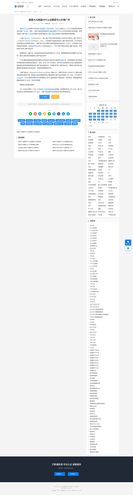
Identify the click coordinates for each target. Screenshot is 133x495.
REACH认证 (93, 332)
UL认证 (92, 347)
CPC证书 (30, 34)
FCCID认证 (93, 296)
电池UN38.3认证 (95, 424)
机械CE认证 (93, 406)
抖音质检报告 (93, 396)
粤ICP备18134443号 (66, 488)
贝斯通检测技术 (102, 161)
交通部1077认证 (94, 352)
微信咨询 (115, 2)
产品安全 (110, 209)
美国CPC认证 (24, 28)
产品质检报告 (112, 215)
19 (115, 116)
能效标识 (92, 431)
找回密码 (30, 2)
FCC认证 (90, 209)
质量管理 (110, 203)
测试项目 (100, 173)
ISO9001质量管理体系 (96, 317)
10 (107, 114)
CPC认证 (58, 28)
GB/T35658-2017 (95, 304)
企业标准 (110, 158)
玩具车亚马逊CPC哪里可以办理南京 (28, 147)
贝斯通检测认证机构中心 (19, 6)
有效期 (110, 182)
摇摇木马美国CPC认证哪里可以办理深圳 (28, 132)
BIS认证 (92, 251)
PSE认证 (92, 329)
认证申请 (110, 164)
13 (90, 116)
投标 (89, 182)
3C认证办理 (93, 228)
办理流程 (110, 194)
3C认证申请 (93, 238)
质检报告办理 (102, 206)
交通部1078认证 (94, 355)
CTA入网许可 (73, 6)
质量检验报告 (92, 170)
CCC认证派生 (94, 266)
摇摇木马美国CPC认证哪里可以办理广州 (49, 19)
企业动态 (92, 378)
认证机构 (90, 152)
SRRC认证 (47, 6)
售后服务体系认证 (95, 388)
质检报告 (93, 6)
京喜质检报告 (93, 375)
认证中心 (90, 188)
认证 (109, 137)
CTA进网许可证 (94, 291)
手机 (89, 161)
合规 (89, 203)
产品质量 (100, 155)
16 (103, 116)
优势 (89, 179)
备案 (99, 209)
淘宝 (99, 200)
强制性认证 (111, 161)
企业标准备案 (92, 185)
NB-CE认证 (93, 327)
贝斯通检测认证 (112, 188)
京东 (89, 149)
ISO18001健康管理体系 (96, 312)
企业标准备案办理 (95, 383)
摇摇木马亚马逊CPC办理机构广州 (62, 147)
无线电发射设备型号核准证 (97, 403)
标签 (89, 197)
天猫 (99, 149)
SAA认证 (92, 337)
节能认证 (92, 434)
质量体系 (100, 197)
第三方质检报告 (94, 429)
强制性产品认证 (92, 212)
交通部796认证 (94, 360)
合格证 (62, 60)
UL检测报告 (93, 345)
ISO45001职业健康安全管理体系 (99, 314)
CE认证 (110, 149)
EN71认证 (92, 294)
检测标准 (110, 206)
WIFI (89, 206)
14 (94, 116)
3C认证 (64, 6)
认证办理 (67, 124)
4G (99, 182)
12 (115, 114)
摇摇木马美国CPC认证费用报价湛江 (62, 141)
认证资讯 (92, 439)
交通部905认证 (94, 368)
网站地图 (77, 486)
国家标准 (100, 164)
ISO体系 (83, 6)
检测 (32, 46)
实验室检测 (52, 89)
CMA (109, 143)
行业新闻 (92, 436)
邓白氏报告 (93, 447)
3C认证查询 (93, 233)
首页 (39, 6)
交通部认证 (93, 370)
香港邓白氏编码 (94, 452)
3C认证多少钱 (94, 230)
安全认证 (110, 212)
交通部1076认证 (94, 350)
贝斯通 (41, 28)
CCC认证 (56, 6)
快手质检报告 (93, 393)
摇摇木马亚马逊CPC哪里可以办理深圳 (63, 150)
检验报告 (110, 146)
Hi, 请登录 (17, 2)
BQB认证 (92, 253)
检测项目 (100, 191)
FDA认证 (92, 301)
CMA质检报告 (94, 279)
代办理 (100, 215)
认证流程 (100, 194)
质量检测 (90, 173)
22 (98, 119)
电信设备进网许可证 (95, 419)
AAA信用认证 (93, 246)
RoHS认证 (93, 335)
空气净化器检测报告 (95, 426)
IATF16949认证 (94, 307)
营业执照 (100, 176)
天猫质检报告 (93, 391)
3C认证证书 (93, 240)
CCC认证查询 (94, 263)
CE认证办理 (93, 271)
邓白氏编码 (93, 449)
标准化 (100, 188)
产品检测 (110, 155)
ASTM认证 (93, 248)
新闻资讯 (92, 401)
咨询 (89, 158)
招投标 (110, 185)
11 (111, 114)
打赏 (55, 97)
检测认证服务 (92, 215)
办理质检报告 (92, 194)
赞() (61, 23)
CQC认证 (92, 286)
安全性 (100, 170)
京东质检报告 (93, 373)
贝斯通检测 (101, 137)
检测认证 (35, 11)
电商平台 (110, 167)
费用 (109, 152)
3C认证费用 (93, 243)
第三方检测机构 (48, 28)
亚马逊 (36, 75)
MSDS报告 (93, 324)
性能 (109, 140)
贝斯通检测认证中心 (112, 197)
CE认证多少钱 (94, 273)
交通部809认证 (94, 365)
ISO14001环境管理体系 (96, 309)
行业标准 (110, 200)
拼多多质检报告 (94, 398)
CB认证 (92, 256)
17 (107, 116)
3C (109, 173)
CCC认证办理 (94, 261)
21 (94, 119)
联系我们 (60, 474)
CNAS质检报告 (94, 281)
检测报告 (102, 6)
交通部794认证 (94, 357)
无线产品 (100, 179)
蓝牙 (99, 158)
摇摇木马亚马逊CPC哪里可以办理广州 (29, 150)
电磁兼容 (100, 167)
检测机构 (29, 124)
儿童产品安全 (51, 34)
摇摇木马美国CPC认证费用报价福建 (28, 144)
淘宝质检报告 (93, 416)
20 (90, 119)
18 (111, 116)
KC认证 (92, 322)
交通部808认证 (94, 363)
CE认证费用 (93, 276)
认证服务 (110, 179)
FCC (109, 170)
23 (103, 119)
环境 (89, 167)
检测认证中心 (102, 212)
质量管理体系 (92, 200)
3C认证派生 (93, 235)
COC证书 (20, 78)
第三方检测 (45, 89)
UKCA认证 (93, 342)
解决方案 (90, 176)
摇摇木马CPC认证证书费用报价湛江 (62, 144)
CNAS (100, 143)
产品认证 (26, 38)
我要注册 (24, 2)
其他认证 (112, 6)
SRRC (110, 176)
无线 (89, 146)
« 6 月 (90, 126)
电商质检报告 (93, 421)
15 (98, 116)
